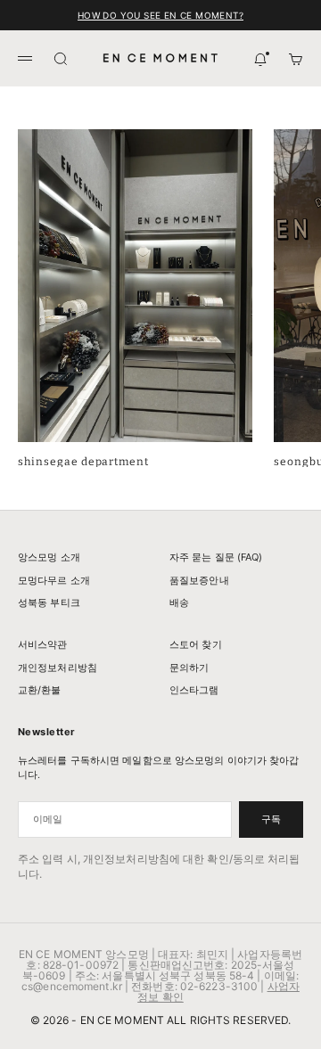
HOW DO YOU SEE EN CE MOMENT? (160, 15)
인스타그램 (194, 690)
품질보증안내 (199, 580)
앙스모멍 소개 (49, 557)
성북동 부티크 (49, 602)
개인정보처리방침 (57, 667)
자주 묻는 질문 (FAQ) (216, 557)
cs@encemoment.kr (71, 986)
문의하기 (189, 667)
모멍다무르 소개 (54, 580)
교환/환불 (40, 690)
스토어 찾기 (195, 644)
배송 (179, 602)
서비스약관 (43, 644)
